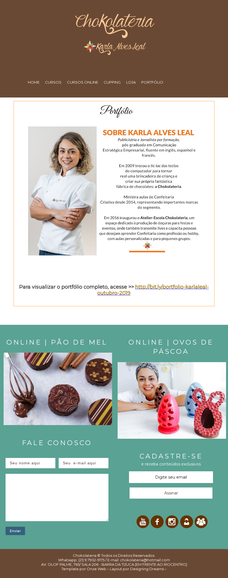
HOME (33, 82)
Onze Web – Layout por (108, 569)
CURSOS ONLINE (82, 82)
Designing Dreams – (148, 569)
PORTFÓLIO (152, 82)
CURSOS (53, 82)
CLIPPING (112, 82)
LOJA (131, 82)
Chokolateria (84, 555)
